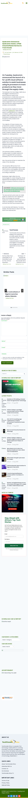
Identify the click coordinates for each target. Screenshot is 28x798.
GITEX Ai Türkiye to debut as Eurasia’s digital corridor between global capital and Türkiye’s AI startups (16, 440)
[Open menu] (26, 3)
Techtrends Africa (7, 746)
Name (4, 341)
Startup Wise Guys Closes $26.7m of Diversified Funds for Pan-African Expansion (7, 258)
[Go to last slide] (6, 290)
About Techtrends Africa (9, 764)
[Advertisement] (14, 21)
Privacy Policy (5, 783)
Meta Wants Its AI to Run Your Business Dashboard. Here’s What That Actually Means (16, 450)
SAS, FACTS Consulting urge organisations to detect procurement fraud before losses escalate (16, 421)
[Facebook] (9, 796)
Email (4, 347)
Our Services (5, 771)
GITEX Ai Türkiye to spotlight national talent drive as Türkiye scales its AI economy (15, 411)
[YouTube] (19, 796)
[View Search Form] (22, 3)
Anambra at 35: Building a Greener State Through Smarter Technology (16, 399)
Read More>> (14, 756)
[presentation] (14, 282)
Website (4, 354)
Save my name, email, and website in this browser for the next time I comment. (13, 358)
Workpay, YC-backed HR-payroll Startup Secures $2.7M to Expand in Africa (21, 258)
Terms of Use (5, 780)
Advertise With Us (7, 766)
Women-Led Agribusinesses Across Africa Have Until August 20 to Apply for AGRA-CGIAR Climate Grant (16, 484)
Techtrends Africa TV (8, 773)
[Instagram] (14, 796)
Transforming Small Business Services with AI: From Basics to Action (15, 475)
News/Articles (7, 54)
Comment (4, 320)
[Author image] (3, 52)
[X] (11, 796)
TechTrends (8, 52)
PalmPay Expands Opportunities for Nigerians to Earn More (16, 466)
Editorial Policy (6, 785)
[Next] (22, 290)
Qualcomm (12, 110)
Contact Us (5, 768)
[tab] (12, 307)
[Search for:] (14, 373)
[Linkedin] (17, 796)
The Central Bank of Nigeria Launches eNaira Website (12, 294)
